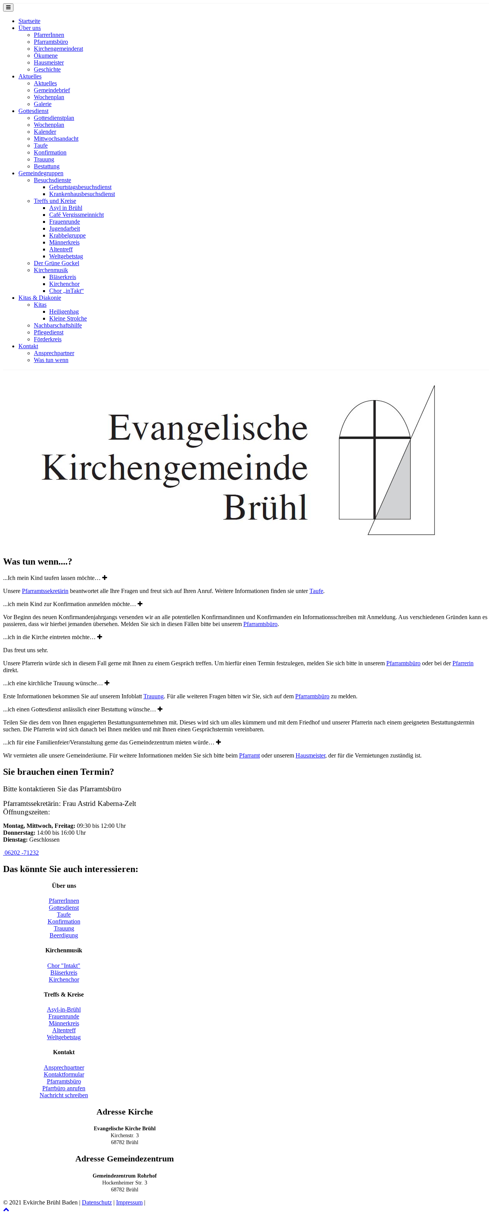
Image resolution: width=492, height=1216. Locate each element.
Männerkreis (64, 242)
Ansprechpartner (54, 353)
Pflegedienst (48, 332)
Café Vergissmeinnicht (76, 214)
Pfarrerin (463, 663)
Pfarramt (249, 755)
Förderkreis (48, 339)
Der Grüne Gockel (56, 263)
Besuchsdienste (52, 180)
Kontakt (28, 346)
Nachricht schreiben (64, 1095)
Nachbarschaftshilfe (58, 325)
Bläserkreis (62, 277)
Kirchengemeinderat (58, 48)
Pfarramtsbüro (51, 41)
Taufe (41, 145)
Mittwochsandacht (56, 138)
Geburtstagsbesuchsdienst (80, 187)
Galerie (43, 104)
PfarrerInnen (49, 35)
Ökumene (46, 55)
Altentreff (61, 249)
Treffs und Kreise (55, 201)
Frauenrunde (64, 221)
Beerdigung (64, 935)
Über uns (29, 28)
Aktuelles (30, 76)
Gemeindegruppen (40, 173)
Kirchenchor (64, 284)
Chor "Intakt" (63, 965)
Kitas (40, 304)
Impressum (129, 1202)
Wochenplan (49, 97)
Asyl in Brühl (65, 207)
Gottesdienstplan (54, 118)
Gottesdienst (33, 111)
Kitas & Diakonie (39, 297)
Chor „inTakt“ (66, 290)
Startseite (29, 21)
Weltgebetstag (66, 256)
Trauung (44, 159)
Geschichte (47, 69)
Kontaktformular (64, 1074)
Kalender (45, 131)
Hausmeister (49, 62)
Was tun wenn (51, 360)
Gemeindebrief (52, 90)
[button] (21, 852)
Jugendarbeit (64, 228)
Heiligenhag (64, 311)
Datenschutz (97, 1202)
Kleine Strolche (68, 318)
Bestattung (47, 166)
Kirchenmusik (51, 270)
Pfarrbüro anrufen (63, 1088)
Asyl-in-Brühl (64, 1009)
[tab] (246, 578)
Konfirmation (50, 152)
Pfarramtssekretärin (45, 591)
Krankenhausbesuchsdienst (82, 194)
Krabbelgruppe (67, 235)
